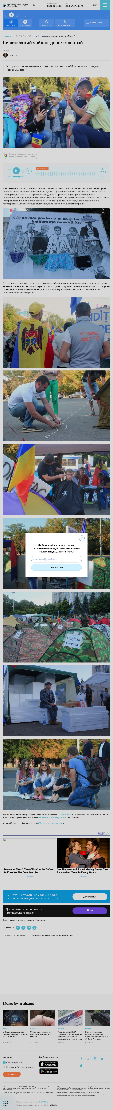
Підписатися (57, 567)
